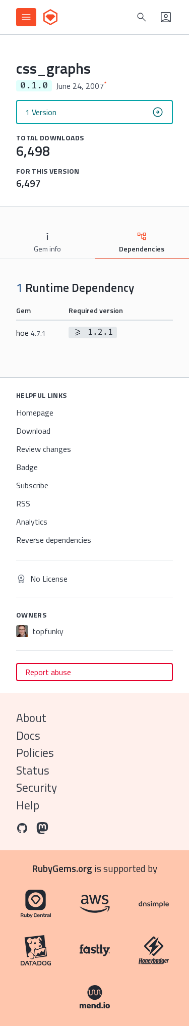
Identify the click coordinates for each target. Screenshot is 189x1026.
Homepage (34, 412)
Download (33, 431)
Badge (27, 467)
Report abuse (48, 672)
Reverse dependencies (53, 540)
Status (32, 770)
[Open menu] (26, 17)
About (31, 718)
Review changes (43, 449)
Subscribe (32, 485)
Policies (35, 752)
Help (27, 805)
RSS (23, 503)
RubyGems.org (62, 868)
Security (36, 787)
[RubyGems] (50, 17)
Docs (28, 735)
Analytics (31, 522)
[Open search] (142, 17)
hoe (31, 333)
